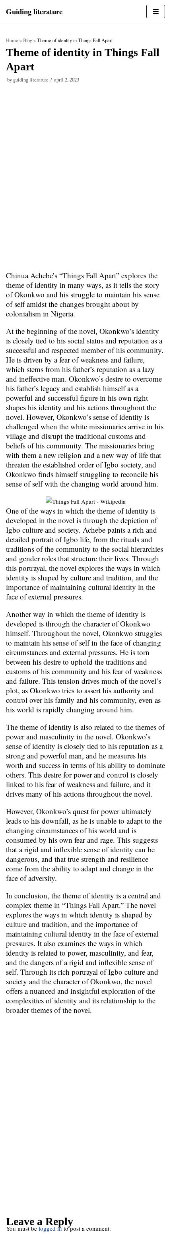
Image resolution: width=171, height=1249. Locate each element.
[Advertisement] (85, 182)
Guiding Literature (31, 79)
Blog (27, 40)
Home (12, 40)
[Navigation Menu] (155, 11)
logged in (50, 1228)
